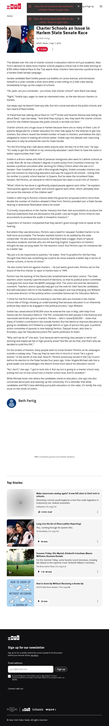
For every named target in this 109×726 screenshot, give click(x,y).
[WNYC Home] (14, 6)
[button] (54, 503)
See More (34, 655)
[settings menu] (101, 6)
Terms (14, 679)
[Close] (78, 6)
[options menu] (52, 49)
